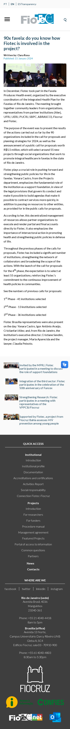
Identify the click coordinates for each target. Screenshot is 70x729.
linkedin (40, 589)
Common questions (33, 550)
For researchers (33, 514)
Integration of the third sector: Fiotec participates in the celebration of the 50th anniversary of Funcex (42, 384)
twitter (26, 589)
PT (5, 4)
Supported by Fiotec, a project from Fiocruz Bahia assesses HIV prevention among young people (41, 420)
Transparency (28, 4)
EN (12, 4)
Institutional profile (33, 466)
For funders (33, 520)
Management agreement (33, 532)
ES (19, 4)
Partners (33, 556)
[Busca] (65, 19)
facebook (10, 589)
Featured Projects (33, 538)
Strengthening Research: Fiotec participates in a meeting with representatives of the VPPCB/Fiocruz (38, 402)
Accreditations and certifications (33, 478)
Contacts (33, 569)
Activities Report (33, 484)
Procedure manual (33, 526)
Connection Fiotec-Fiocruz (33, 496)
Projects (33, 503)
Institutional (33, 454)
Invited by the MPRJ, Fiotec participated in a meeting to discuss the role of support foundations (41, 368)
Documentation (33, 472)
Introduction (33, 460)
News (30, 563)
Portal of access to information (33, 544)
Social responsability (33, 490)
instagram (57, 589)
